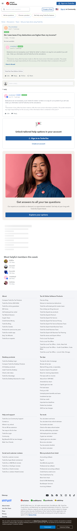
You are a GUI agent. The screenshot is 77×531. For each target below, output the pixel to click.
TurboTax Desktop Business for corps (13, 379)
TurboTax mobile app (8, 332)
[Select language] (57, 9)
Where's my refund (8, 424)
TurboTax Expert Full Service (48, 318)
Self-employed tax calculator (48, 433)
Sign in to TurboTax (40, 138)
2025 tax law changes (46, 408)
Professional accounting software (50, 469)
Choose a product (23, 15)
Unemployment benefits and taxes (50, 393)
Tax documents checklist (47, 445)
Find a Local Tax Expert (47, 338)
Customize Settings (65, 527)
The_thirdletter (13, 27)
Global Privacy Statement (40, 521)
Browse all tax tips (45, 364)
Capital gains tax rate (46, 384)
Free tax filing (44, 300)
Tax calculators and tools (47, 418)
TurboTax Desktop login (9, 361)
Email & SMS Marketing (47, 480)
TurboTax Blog (6, 324)
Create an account (38, 144)
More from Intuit (45, 477)
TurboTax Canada (7, 327)
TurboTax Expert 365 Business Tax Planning (53, 332)
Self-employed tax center (9, 312)
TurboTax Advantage (8, 376)
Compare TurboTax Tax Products (12, 300)
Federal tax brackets (46, 405)
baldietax (12, 282)
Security (4, 516)
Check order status (7, 373)
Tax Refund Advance (8, 315)
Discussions (10, 22)
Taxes (17, 22)
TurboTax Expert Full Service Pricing (51, 321)
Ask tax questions (8, 15)
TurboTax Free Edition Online (14, 71)
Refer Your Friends (7, 442)
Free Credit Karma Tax (46, 475)
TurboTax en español (8, 338)
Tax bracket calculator (46, 424)
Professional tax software (47, 466)
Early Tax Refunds (7, 335)
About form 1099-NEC (46, 379)
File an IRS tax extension (9, 427)
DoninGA (12, 271)
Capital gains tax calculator (48, 439)
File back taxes (44, 387)
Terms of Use (32, 515)
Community (5, 436)
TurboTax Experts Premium (48, 315)
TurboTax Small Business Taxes (49, 329)
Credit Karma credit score (47, 472)
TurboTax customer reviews (10, 457)
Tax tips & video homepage (48, 361)
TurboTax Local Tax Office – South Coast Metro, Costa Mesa (56, 348)
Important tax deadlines (47, 402)
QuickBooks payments (46, 463)
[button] (47, 9)
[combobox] (16, 9)
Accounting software (46, 457)
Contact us (5, 421)
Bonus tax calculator (46, 442)
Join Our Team (6, 508)
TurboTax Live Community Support (12, 418)
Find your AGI (44, 390)
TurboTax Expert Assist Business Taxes (51, 327)
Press (3, 511)
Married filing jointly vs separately (50, 367)
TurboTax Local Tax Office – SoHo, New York (53, 344)
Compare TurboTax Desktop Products (13, 364)
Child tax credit (44, 399)
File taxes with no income (47, 376)
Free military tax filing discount (49, 309)
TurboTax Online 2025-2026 (10, 303)
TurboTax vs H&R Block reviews (11, 463)
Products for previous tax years (11, 329)
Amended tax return (46, 382)
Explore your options (38, 215)
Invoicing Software (45, 486)
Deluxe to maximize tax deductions (50, 303)
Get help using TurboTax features (44, 15)
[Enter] (3, 9)
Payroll (42, 460)
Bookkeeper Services (46, 483)
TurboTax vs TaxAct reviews (10, 469)
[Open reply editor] (38, 83)
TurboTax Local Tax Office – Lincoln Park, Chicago (55, 352)
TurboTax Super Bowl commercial (12, 460)
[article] (38, 104)
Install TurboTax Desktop (9, 370)
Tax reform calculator (46, 448)
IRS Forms (5, 309)
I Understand (47, 527)
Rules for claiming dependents (49, 373)
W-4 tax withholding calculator (49, 430)
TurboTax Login (7, 433)
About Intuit (5, 505)
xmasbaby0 (13, 46)
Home (3, 22)
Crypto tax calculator (46, 436)
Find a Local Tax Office (47, 341)
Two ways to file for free (9, 430)
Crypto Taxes (6, 318)
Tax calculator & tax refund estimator (51, 421)
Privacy (4, 514)
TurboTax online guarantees (10, 306)
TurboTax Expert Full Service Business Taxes (53, 324)
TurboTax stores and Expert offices (50, 335)
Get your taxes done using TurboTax (32, 22)
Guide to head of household (48, 370)
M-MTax (11, 260)
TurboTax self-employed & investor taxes (52, 306)
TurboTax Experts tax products (49, 312)
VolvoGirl (12, 266)
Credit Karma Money (8, 321)
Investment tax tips (45, 396)
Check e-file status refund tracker (50, 427)
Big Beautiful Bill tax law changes (12, 439)
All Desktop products (8, 367)
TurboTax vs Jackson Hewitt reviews (13, 472)
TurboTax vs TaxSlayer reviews (11, 466)
